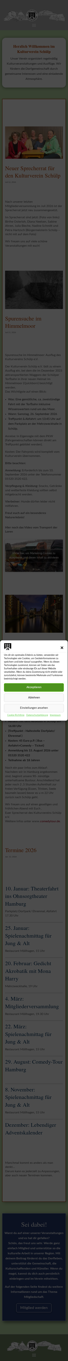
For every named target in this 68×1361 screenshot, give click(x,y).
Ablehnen (34, 697)
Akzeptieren (33, 687)
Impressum (55, 715)
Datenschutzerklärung (37, 715)
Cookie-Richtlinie (15, 715)
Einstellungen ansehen (34, 708)
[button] (62, 648)
